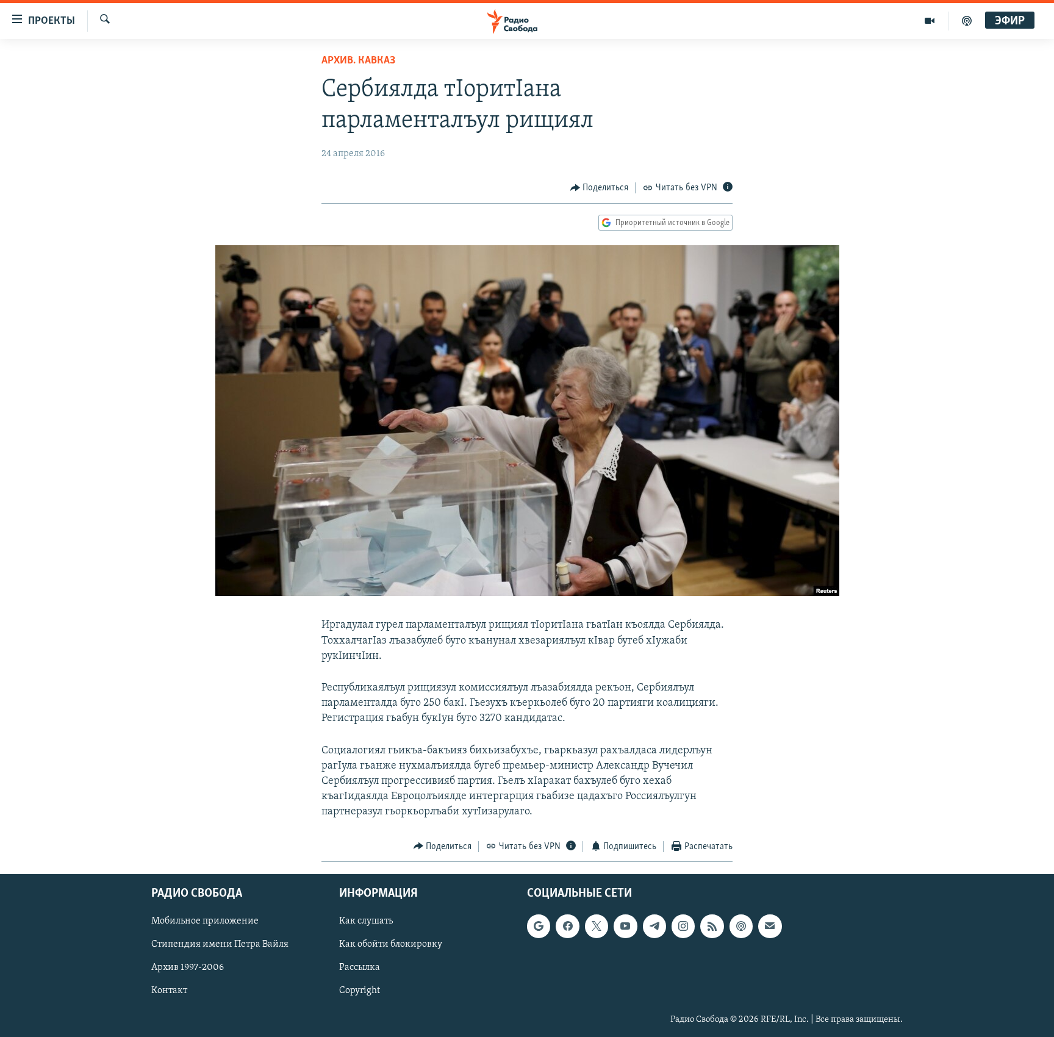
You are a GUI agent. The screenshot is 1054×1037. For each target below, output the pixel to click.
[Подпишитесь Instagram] (683, 926)
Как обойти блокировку (390, 944)
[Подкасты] (741, 926)
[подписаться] (769, 926)
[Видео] (929, 21)
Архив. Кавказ (358, 61)
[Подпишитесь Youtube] (625, 926)
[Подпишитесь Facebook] (567, 926)
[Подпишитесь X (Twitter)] (596, 926)
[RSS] (711, 926)
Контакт (169, 991)
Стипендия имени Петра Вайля (220, 944)
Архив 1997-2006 (187, 967)
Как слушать (366, 921)
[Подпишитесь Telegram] (654, 926)
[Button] (599, 188)
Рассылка (359, 967)
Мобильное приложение (205, 921)
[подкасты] (966, 21)
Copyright (359, 991)
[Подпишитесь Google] (538, 926)
